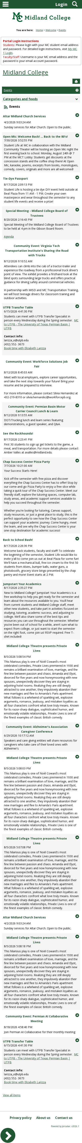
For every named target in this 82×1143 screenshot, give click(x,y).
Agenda (9, 236)
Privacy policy (20, 1118)
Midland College (25, 72)
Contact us (63, 1118)
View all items (11, 1095)
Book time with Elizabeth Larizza (25, 348)
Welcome (51, 30)
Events (62, 30)
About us (43, 1118)
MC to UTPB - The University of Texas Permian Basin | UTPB (41, 324)
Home (39, 30)
